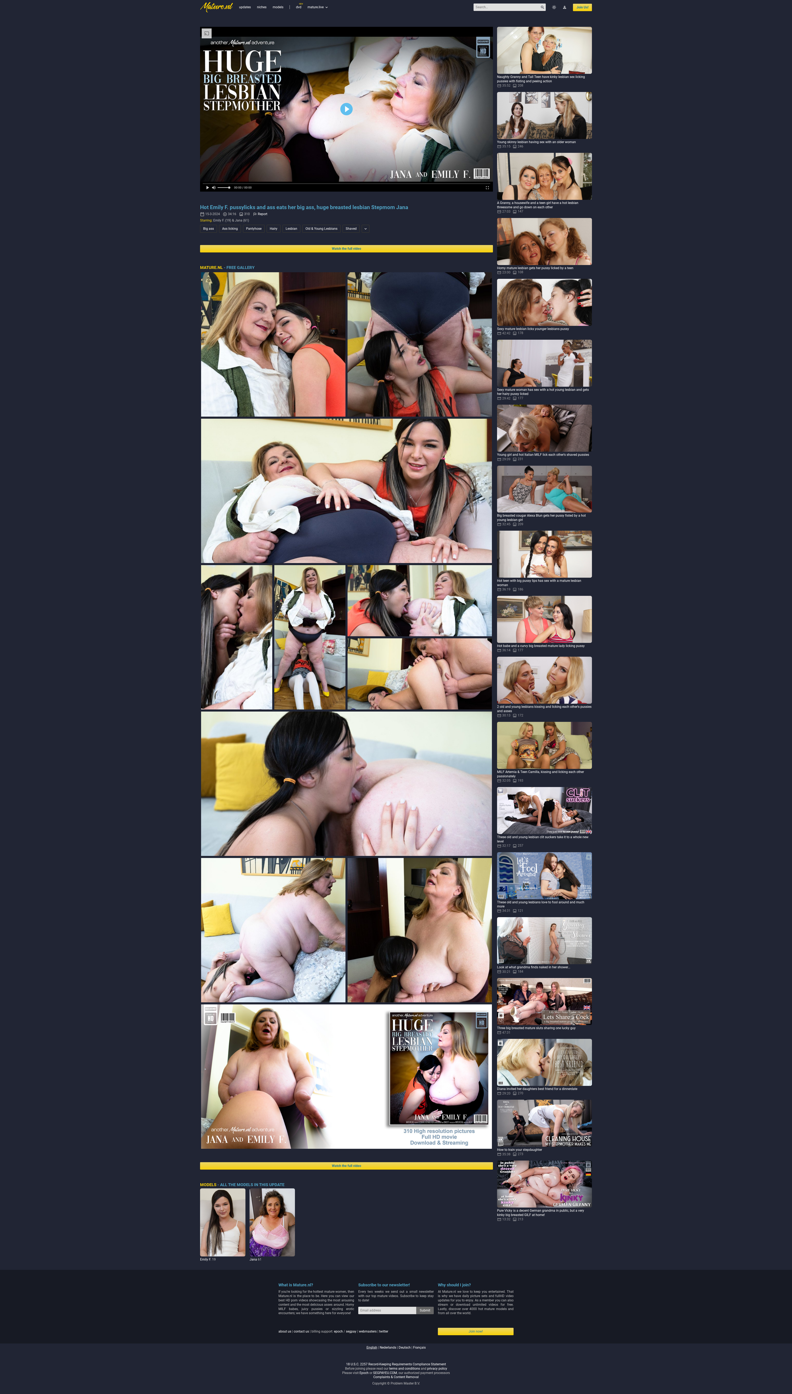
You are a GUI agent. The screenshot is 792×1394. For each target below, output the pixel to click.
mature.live (318, 7)
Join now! (476, 1331)
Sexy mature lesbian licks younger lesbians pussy (533, 329)
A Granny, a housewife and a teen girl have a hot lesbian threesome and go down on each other (537, 205)
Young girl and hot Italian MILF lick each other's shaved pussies (543, 455)
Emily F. (205, 1259)
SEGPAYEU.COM (385, 1373)
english (372, 1347)
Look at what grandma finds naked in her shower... (533, 967)
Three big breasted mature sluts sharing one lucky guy (536, 1028)
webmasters (368, 1331)
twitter (383, 1331)
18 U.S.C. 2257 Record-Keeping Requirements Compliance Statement (396, 1364)
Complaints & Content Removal (396, 1377)
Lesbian (291, 229)
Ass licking (230, 229)
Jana (253, 1259)
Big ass (208, 229)
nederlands (388, 1347)
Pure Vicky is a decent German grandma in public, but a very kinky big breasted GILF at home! (540, 1213)
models (278, 7)
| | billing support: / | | (333, 1331)
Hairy (273, 229)
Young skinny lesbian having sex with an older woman (536, 142)
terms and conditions (404, 1368)
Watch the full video (346, 249)
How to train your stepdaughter (519, 1150)
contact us (301, 1331)
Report (262, 214)
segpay (351, 1331)
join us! (582, 7)
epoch (338, 1331)
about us (284, 1331)
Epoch (364, 1373)
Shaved (351, 229)
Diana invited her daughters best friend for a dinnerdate (537, 1089)
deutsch (405, 1347)
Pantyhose (254, 229)
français (419, 1347)
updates (245, 7)
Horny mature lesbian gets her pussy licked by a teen (535, 268)
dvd (298, 7)
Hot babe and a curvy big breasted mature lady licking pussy (541, 646)
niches (261, 7)
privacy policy (437, 1368)
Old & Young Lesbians (321, 229)
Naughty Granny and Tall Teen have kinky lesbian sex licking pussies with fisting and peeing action (541, 79)
